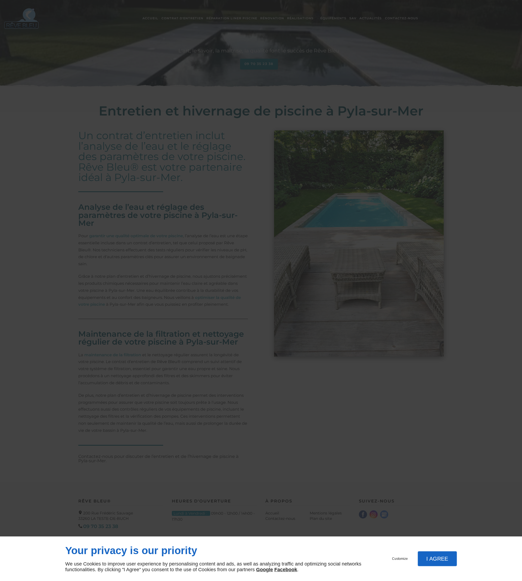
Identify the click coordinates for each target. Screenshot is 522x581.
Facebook (285, 569)
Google (264, 569)
